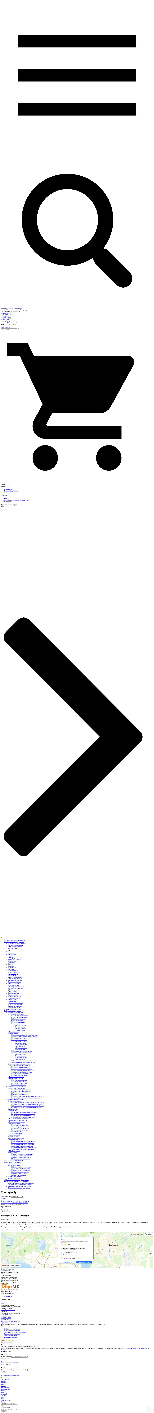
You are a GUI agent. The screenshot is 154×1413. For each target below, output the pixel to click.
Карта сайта (4, 1323)
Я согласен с (10, 1362)
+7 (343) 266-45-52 (6, 315)
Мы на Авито (5, 319)
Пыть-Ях (3, 1392)
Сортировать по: (6, 1196)
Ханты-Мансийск (6, 1400)
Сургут (3, 1397)
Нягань (3, 1390)
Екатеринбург (5, 1379)
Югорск (3, 1402)
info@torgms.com (6, 313)
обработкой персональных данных (13, 1362)
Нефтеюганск (5, 1387)
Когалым (3, 1381)
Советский (4, 1395)
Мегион (3, 1386)
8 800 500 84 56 (5, 321)
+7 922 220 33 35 (6, 316)
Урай (2, 1398)
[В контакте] (3, 1303)
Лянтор (3, 1384)
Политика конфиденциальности (10, 1321)
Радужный (4, 1394)
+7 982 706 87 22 (6, 318)
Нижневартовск (5, 1389)
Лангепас (3, 1382)
